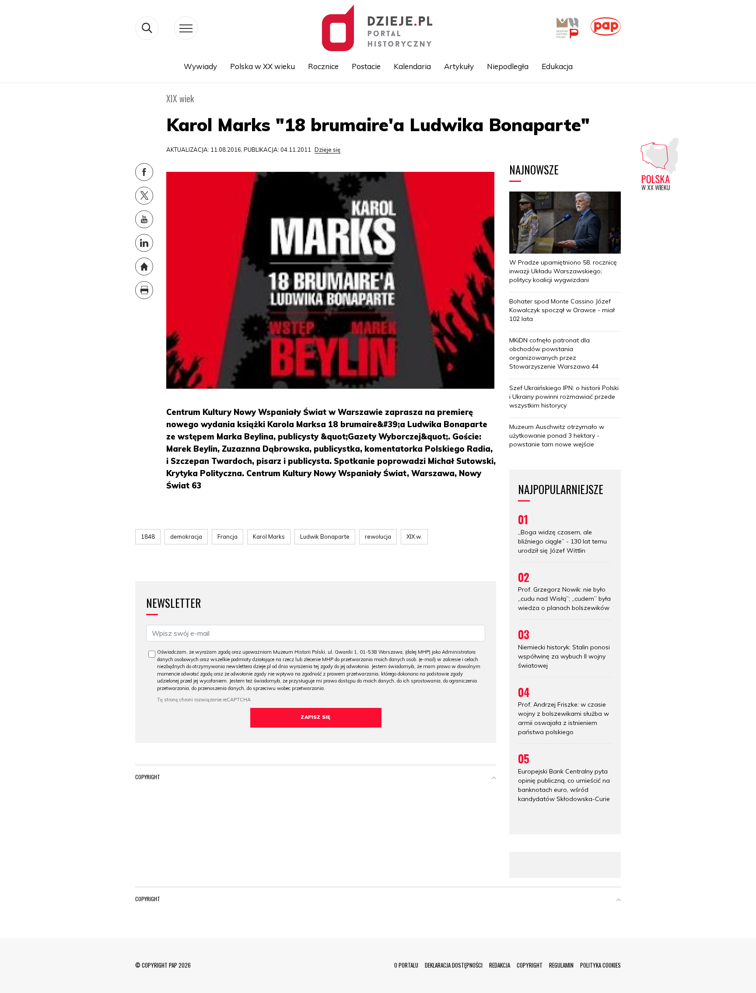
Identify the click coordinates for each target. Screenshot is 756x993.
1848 (148, 536)
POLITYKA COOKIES (600, 965)
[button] (494, 779)
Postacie (366, 66)
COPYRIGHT (529, 965)
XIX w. (414, 536)
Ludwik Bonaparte (325, 536)
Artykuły (459, 66)
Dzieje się (327, 149)
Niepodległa (507, 66)
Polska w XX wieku (262, 66)
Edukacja (557, 66)
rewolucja (378, 536)
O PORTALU (406, 965)
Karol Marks (269, 536)
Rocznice (323, 66)
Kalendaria (412, 66)
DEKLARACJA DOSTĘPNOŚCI (454, 965)
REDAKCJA (499, 965)
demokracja (186, 536)
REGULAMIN (561, 965)
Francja (227, 536)
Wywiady (200, 66)
